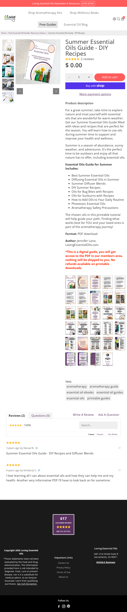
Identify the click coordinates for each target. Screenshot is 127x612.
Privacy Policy (63, 567)
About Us (63, 577)
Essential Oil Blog (76, 24)
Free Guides (47, 24)
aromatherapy (77, 386)
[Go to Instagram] (64, 606)
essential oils (75, 398)
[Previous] (20, 91)
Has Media (112, 434)
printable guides (98, 398)
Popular (100, 434)
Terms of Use (63, 572)
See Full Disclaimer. (27, 584)
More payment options (95, 94)
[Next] (56, 91)
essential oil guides (110, 392)
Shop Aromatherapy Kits (45, 13)
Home (4, 33)
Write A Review (83, 415)
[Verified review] (36, 448)
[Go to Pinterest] (68, 606)
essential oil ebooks (80, 392)
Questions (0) (40, 416)
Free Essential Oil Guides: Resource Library (27, 33)
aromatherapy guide (104, 386)
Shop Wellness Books (84, 13)
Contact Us (63, 563)
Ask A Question (108, 415)
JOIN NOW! (88, 3)
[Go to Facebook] (59, 606)
